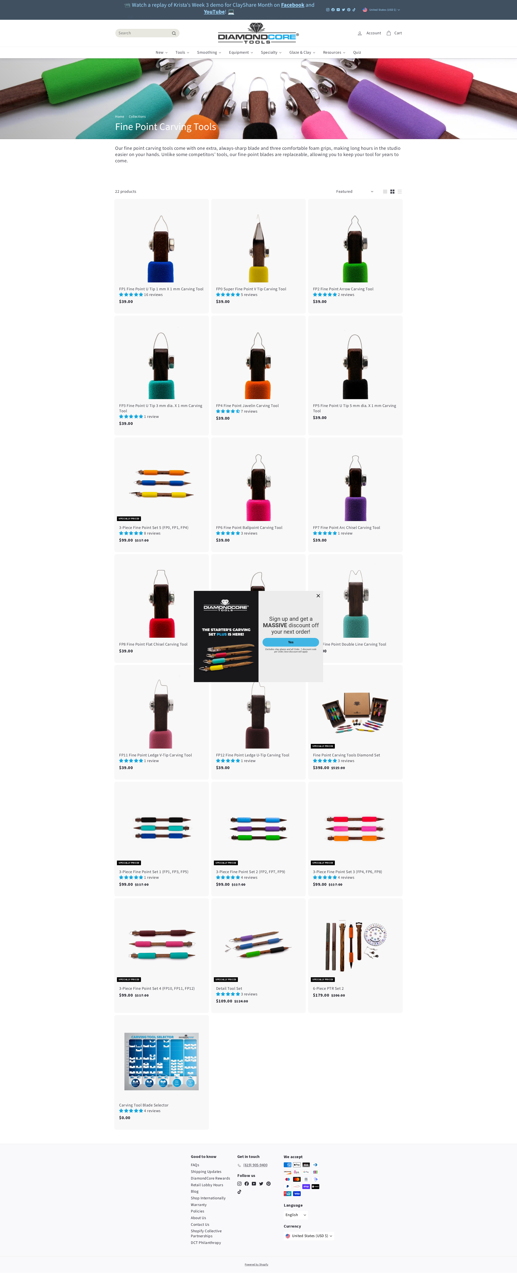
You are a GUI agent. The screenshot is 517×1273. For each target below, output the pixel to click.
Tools (180, 52)
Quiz (357, 52)
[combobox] (147, 33)
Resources (332, 52)
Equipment (239, 52)
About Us (198, 1218)
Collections (137, 116)
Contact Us (200, 1224)
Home (119, 116)
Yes (290, 642)
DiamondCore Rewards (210, 1178)
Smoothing (207, 52)
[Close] (318, 596)
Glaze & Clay (300, 52)
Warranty (199, 1205)
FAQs (195, 1165)
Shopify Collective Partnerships (206, 1233)
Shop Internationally (208, 1198)
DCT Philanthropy (206, 1243)
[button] (131, 295)
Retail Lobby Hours (207, 1185)
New (160, 52)
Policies (197, 1211)
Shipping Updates (206, 1171)
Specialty (269, 52)
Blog (195, 1191)
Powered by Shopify (256, 1264)
